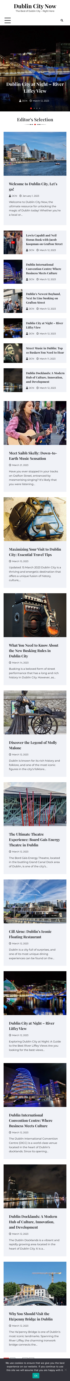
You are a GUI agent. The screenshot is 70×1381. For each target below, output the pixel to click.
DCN (24, 100)
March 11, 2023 (47, 358)
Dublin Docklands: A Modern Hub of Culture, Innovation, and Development (45, 377)
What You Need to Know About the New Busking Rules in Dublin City (33, 650)
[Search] (62, 20)
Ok (36, 1375)
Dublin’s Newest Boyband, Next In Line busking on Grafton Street (43, 298)
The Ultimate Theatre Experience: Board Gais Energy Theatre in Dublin (34, 839)
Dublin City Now (35, 6)
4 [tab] (39, 108)
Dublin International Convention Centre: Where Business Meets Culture (43, 269)
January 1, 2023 (31, 196)
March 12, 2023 (41, 100)
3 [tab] (36, 108)
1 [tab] (31, 108)
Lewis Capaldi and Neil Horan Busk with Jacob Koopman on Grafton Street (44, 239)
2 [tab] (34, 108)
